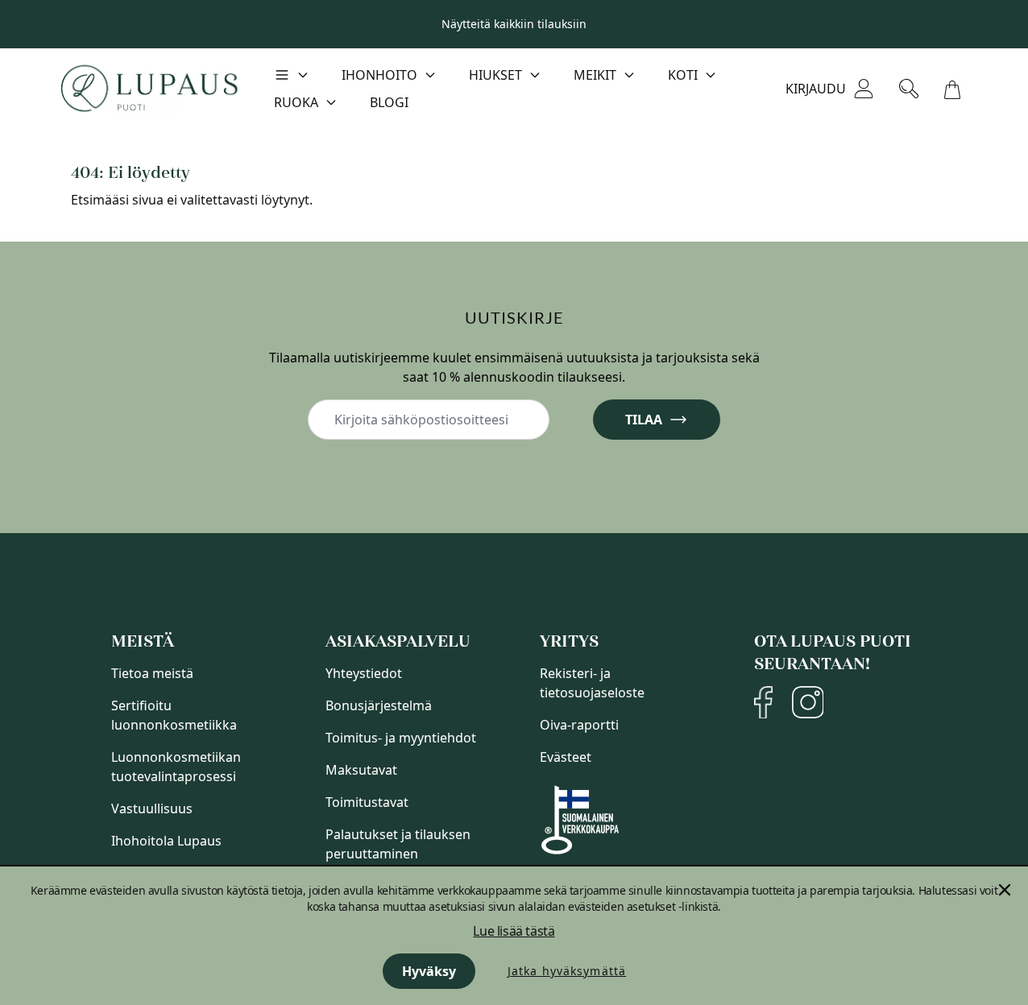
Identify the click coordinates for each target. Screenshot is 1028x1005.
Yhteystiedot (363, 673)
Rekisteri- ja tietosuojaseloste (592, 682)
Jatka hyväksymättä (567, 970)
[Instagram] (807, 702)
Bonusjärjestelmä (378, 705)
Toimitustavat (366, 802)
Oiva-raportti (579, 725)
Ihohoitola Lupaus (166, 841)
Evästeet (565, 757)
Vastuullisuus (152, 808)
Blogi (389, 102)
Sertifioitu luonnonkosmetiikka (174, 715)
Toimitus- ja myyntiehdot (400, 738)
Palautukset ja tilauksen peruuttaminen (397, 843)
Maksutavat (361, 770)
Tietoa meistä (152, 673)
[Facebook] (763, 702)
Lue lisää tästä (513, 931)
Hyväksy (429, 971)
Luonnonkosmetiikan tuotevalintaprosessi (176, 766)
